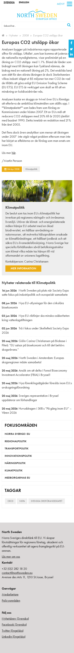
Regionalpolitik (16, 441)
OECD (10, 501)
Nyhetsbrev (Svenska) (15, 618)
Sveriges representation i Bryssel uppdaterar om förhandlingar (30, 398)
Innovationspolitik (18, 456)
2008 (25, 35)
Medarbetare (10, 594)
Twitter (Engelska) (13, 630)
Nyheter (13, 35)
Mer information (23, 268)
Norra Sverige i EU (17, 434)
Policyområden (11, 600)
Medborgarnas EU (17, 477)
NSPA (22, 501)
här (13, 153)
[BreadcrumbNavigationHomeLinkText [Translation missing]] (3, 35)
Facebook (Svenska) (14, 624)
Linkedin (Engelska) (14, 636)
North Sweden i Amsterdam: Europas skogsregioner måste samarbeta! (33, 360)
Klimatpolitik (31, 169)
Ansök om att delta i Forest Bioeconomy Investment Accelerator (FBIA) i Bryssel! (34, 372)
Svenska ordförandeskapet (46, 501)
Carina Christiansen (36, 261)
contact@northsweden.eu (17, 573)
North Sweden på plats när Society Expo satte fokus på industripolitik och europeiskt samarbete (35, 292)
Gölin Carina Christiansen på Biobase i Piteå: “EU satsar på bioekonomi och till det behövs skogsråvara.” (34, 345)
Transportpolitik (17, 448)
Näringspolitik (15, 463)
